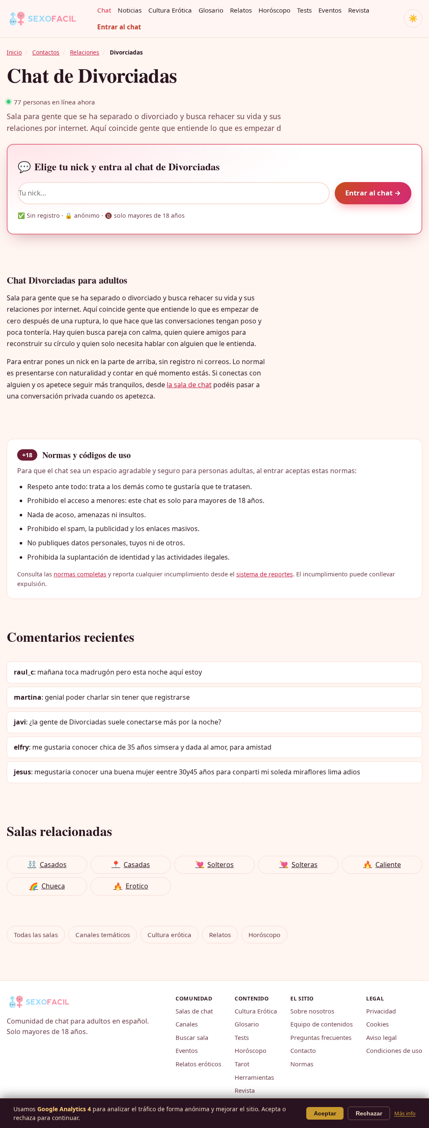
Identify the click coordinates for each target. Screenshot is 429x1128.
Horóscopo (274, 10)
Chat (104, 10)
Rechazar (369, 1113)
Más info (405, 1113)
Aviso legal (381, 1037)
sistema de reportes (264, 574)
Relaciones (84, 52)
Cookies (377, 1024)
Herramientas (254, 1077)
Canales (187, 1024)
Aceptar (325, 1113)
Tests (304, 10)
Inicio (14, 52)
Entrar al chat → (373, 193)
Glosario (211, 10)
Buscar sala (192, 1037)
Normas (301, 1064)
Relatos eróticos (198, 1064)
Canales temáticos (102, 934)
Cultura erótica (169, 934)
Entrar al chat (119, 27)
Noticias (130, 10)
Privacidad (381, 1011)
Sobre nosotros (312, 1011)
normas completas (80, 574)
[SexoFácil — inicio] (48, 18)
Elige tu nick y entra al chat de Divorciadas (119, 167)
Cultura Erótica (170, 10)
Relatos (241, 10)
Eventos (329, 10)
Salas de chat (194, 1011)
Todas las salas (36, 934)
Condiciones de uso (394, 1050)
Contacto (303, 1050)
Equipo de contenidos (321, 1024)
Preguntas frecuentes (320, 1037)
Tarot (242, 1064)
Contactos (45, 52)
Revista (359, 10)
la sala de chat (189, 384)
